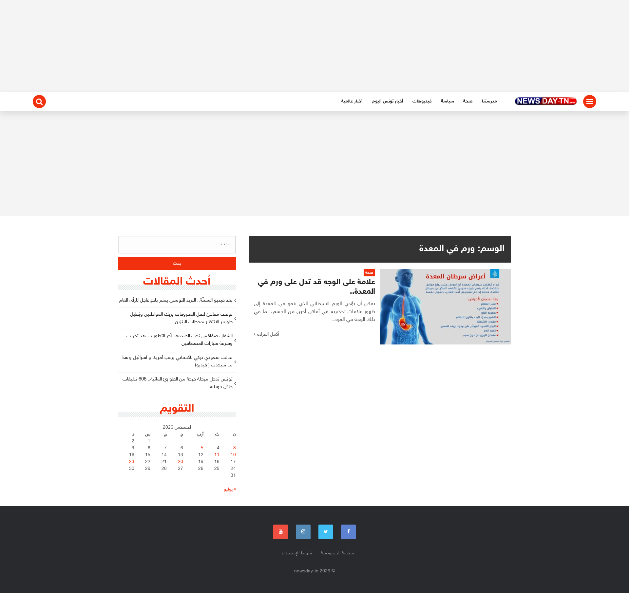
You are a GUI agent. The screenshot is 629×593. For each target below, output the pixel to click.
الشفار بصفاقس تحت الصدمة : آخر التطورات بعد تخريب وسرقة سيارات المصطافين (179, 339)
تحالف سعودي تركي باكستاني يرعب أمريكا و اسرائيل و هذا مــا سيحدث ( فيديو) (177, 361)
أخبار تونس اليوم (387, 101)
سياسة (447, 101)
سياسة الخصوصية (337, 553)
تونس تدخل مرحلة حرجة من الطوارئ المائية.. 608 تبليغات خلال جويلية (178, 383)
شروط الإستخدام (297, 553)
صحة (468, 101)
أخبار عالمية (352, 101)
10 (233, 455)
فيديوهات (422, 101)
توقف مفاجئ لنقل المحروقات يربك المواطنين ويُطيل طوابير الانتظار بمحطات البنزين (181, 318)
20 (180, 462)
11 (216, 455)
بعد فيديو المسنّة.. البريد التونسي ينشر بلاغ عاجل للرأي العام (176, 300)
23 (131, 462)
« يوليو (230, 489)
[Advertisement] (314, 46)
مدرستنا (489, 101)
